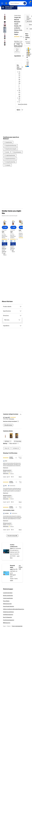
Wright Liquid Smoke (8, 595)
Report (20, 476)
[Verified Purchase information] (16, 457)
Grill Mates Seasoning (8, 614)
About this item (7, 301)
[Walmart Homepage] (6, 3)
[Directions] (21, 315)
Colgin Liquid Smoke (8, 598)
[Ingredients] (23, 56)
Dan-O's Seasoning (7, 617)
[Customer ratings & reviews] (21, 414)
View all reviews (8, 425)
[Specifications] (21, 311)
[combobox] (18, 3)
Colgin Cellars (17, 15)
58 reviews (11, 418)
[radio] (18, 45)
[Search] (24, 3)
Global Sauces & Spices (8, 611)
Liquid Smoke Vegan (7, 592)
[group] (20, 36)
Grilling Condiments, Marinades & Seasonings (13, 609)
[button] (18, 67)
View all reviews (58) (12, 535)
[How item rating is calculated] (18, 421)
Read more (5, 467)
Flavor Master (6, 601)
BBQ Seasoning (6, 622)
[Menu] (2, 3)
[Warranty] (19, 320)
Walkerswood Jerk (7, 603)
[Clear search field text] (22, 3)
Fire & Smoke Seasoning (8, 620)
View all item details (22, 104)
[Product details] (21, 306)
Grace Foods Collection (8, 606)
